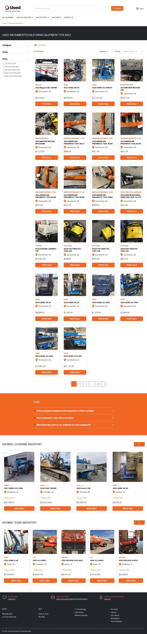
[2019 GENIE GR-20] (46, 285)
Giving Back (115, 618)
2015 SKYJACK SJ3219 (128, 560)
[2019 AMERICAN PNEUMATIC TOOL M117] (75, 124)
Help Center (79, 612)
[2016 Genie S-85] (91, 467)
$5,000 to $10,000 (12, 70)
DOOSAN (38, 246)
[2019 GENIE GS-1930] (103, 285)
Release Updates (81, 615)
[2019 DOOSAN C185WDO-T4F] (46, 231)
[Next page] (104, 383)
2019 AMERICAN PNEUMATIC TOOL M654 (102, 196)
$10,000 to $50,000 (13, 73)
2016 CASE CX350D (48, 488)
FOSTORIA (67, 246)
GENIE (66, 85)
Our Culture (115, 615)
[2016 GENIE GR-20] (128, 467)
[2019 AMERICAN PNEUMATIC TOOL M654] (103, 177)
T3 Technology (80, 609)
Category (6, 45)
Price (4, 58)
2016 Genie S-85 (83, 488)
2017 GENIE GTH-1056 (13, 488)
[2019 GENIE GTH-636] (75, 338)
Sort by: (118, 51)
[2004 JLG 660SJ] (102, 542)
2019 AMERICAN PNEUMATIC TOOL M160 (102, 142)
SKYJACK (64, 557)
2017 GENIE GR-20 (71, 87)
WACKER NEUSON (126, 85)
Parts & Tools (43, 614)
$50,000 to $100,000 (13, 76)
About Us (108, 599)
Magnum (38, 85)
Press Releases (116, 621)
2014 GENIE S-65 (11, 560)
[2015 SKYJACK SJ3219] (131, 542)
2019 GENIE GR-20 (43, 302)
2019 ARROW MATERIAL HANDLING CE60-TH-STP (130, 196)
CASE (42, 485)
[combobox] (79, 8)
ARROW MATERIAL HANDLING (130, 192)
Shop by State (41, 17)
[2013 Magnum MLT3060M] (46, 70)
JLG (34, 557)
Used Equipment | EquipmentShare (19, 631)
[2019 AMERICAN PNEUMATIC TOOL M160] (103, 124)
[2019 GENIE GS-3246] (46, 338)
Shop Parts (56, 17)
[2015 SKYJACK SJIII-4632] (73, 542)
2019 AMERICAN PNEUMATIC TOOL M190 (74, 196)
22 (98, 384)
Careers (114, 612)
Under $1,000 (10, 63)
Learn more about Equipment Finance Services (71, 599)
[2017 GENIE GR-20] (75, 70)
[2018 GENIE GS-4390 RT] (103, 70)
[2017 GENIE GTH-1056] (19, 467)
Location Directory (9, 617)
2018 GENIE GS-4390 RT (102, 87)
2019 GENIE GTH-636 (72, 356)
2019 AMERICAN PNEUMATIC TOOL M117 (74, 142)
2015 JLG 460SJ (39, 560)
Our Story (114, 609)
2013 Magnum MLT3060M (46, 87)
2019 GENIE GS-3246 (44, 356)
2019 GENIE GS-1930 (101, 302)
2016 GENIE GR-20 (120, 488)
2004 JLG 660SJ (97, 560)
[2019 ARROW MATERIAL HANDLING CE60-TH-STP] (131, 177)
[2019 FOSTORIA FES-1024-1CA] (75, 231)
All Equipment (8, 17)
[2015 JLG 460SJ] (45, 542)
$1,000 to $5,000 (12, 66)
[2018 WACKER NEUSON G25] (131, 70)
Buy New (41, 617)
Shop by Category (24, 17)
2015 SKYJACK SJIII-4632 (72, 560)
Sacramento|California (16, 23)
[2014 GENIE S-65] (16, 542)
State (5, 52)
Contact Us (68, 17)
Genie (78, 485)
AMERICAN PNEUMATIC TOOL (74, 138)
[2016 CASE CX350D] (55, 467)
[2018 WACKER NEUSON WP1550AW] (46, 124)
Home (4, 23)
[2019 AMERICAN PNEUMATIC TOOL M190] (75, 177)
